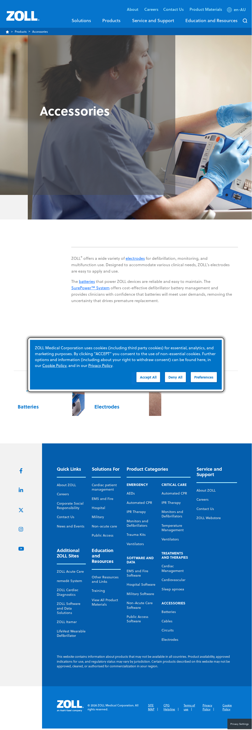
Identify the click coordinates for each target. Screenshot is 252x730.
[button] (237, 10)
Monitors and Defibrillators (137, 523)
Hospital (98, 507)
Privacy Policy (207, 707)
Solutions (81, 20)
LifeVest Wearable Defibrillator (71, 633)
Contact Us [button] (174, 9)
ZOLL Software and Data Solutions (68, 608)
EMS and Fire (102, 498)
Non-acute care (104, 526)
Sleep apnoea (173, 589)
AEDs (131, 493)
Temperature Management (173, 527)
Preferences (203, 377)
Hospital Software (141, 584)
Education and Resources (211, 20)
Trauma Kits (136, 534)
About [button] (133, 9)
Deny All (175, 377)
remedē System (69, 580)
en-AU (240, 9)
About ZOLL (66, 484)
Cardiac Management (173, 568)
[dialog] (126, 364)
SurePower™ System (90, 288)
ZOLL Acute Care (70, 571)
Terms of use (189, 707)
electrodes (135, 258)
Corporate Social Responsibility (70, 505)
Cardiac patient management (104, 487)
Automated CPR (139, 502)
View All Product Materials (105, 602)
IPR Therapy (136, 511)
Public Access (102, 535)
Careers (151, 9)
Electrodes (170, 639)
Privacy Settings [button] (239, 724)
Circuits (168, 630)
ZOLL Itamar (67, 621)
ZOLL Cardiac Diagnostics (67, 592)
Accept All (148, 377)
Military (98, 516)
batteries (87, 281)
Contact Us (65, 516)
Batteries (169, 611)
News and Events (70, 526)
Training (98, 590)
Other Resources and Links (105, 579)
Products (111, 20)
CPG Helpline (169, 707)
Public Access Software (137, 619)
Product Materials (206, 9)
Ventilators (135, 543)
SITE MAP (151, 707)
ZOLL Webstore (208, 517)
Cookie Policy (227, 707)
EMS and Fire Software (137, 573)
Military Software (140, 593)
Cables (167, 621)
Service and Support (153, 20)
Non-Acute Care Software (140, 605)
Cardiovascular (173, 579)
